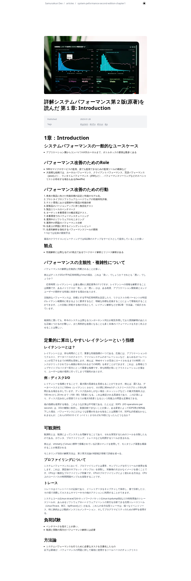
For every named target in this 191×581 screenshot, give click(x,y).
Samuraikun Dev (54, 3)
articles (69, 3)
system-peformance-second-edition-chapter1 (100, 3)
